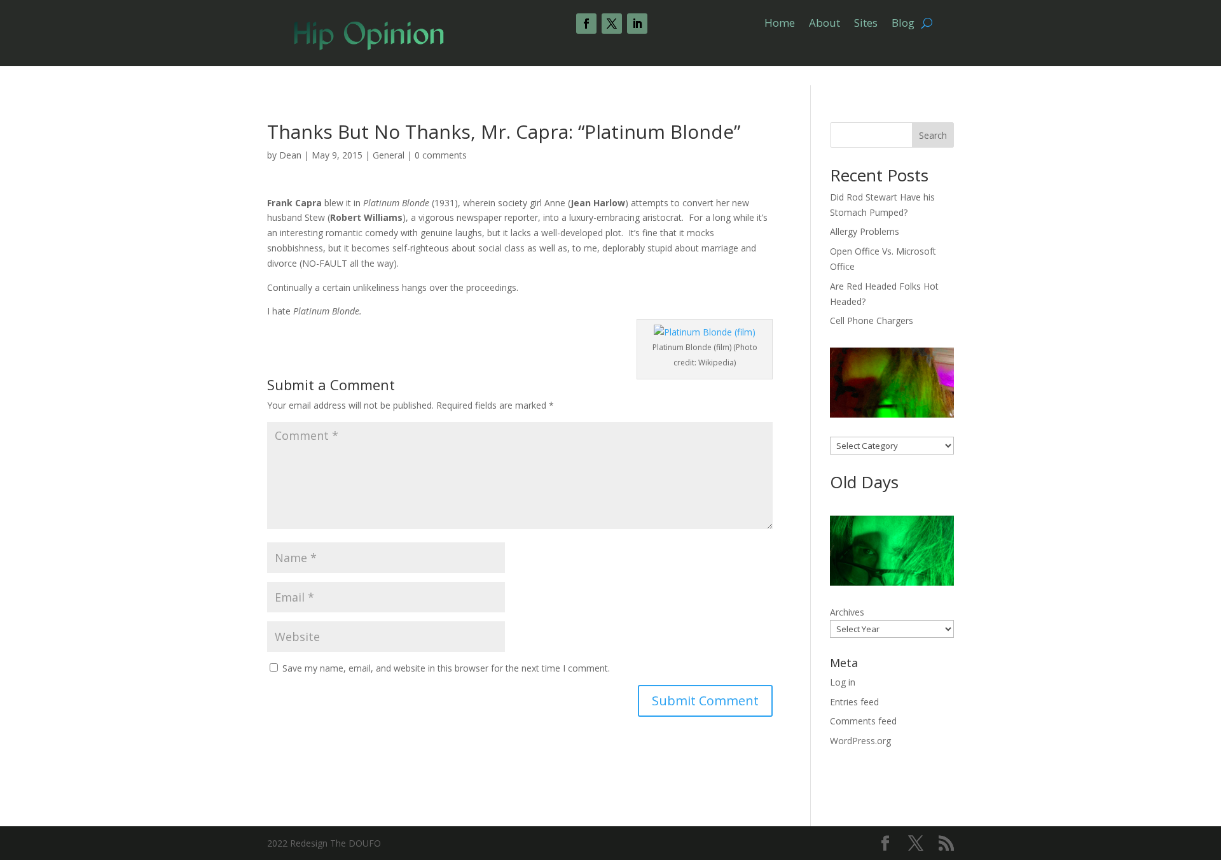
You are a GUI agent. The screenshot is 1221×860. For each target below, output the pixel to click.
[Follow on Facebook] (586, 23)
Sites (866, 24)
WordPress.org (860, 741)
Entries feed (854, 702)
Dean (290, 155)
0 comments (441, 155)
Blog (903, 24)
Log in (842, 682)
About (824, 24)
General (388, 155)
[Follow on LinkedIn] (637, 23)
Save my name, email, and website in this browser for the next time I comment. (446, 668)
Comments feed (863, 721)
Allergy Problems (864, 231)
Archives (847, 612)
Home (779, 24)
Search (933, 135)
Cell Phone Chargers (871, 320)
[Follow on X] (612, 23)
